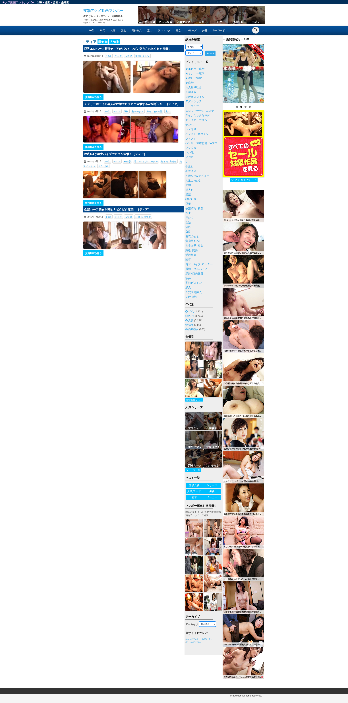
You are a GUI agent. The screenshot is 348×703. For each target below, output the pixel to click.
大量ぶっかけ (193, 180)
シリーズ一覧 (193, 470)
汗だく (189, 217)
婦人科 (189, 189)
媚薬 (188, 194)
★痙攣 (128, 55)
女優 (204, 30)
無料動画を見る (93, 97)
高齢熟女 (137, 30)
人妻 (113, 30)
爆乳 (188, 227)
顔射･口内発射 (154, 111)
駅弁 (188, 278)
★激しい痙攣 (193, 78)
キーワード (218, 30)
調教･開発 (191, 250)
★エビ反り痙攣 (194, 68)
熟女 (123, 30)
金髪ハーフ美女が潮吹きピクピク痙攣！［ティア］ (117, 209)
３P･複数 (103, 166)
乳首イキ (190, 171)
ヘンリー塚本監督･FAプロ (201, 143)
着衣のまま (138, 111)
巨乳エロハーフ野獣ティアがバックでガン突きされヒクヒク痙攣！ (127, 48)
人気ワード (194, 491)
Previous (216, 72)
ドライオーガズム (196, 120)
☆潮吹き (190, 92)
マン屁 (189, 152)
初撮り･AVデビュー (197, 175)
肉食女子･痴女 (194, 245)
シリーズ (191, 30)
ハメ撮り (190, 129)
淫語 (188, 222)
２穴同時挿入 (193, 292)
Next (270, 72)
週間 (47, 2)
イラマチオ (192, 106)
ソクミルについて (244, 180)
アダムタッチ (193, 101)
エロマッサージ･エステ (199, 110)
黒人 (167, 111)
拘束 (188, 213)
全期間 (65, 2)
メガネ (189, 157)
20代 (102, 30)
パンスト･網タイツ (197, 134)
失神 (188, 185)
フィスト (190, 138)
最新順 (103, 42)
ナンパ (189, 124)
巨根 (126, 111)
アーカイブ (191, 624)
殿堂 (178, 30)
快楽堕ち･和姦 (194, 208)
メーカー (212, 497)
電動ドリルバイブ (196, 268)
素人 (149, 30)
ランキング (164, 30)
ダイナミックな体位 (197, 115)
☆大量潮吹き (193, 87)
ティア (118, 55)
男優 (212, 491)
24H (39, 2)
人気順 (115, 42)
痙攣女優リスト (194, 399)
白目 (188, 231)
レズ (188, 161)
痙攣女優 (194, 485)
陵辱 (188, 259)
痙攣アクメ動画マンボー (103, 10)
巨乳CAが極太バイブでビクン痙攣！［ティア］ (115, 154)
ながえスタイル (194, 96)
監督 (194, 497)
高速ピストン (142, 55)
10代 (91, 30)
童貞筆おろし (193, 240)
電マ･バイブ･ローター (146, 161)
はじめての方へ (193, 642)
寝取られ (190, 199)
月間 (55, 2)
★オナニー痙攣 (194, 73)
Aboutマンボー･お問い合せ (199, 639)
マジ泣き (190, 147)
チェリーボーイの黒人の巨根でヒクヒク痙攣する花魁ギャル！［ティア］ (132, 104)
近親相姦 (190, 254)
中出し (189, 166)
